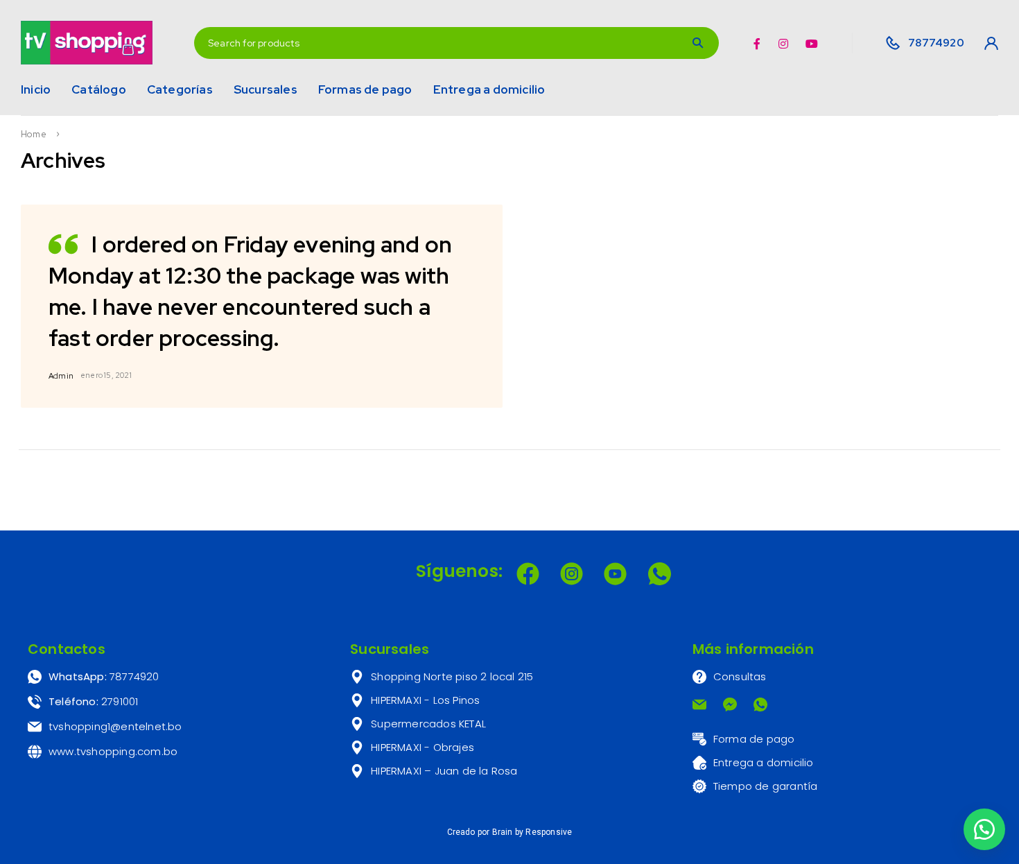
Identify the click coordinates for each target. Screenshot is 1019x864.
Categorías (180, 89)
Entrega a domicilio (489, 89)
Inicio (36, 89)
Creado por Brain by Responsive (510, 832)
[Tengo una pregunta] (984, 829)
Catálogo (98, 89)
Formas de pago (365, 89)
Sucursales (265, 89)
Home (33, 134)
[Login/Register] (986, 43)
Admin (61, 376)
